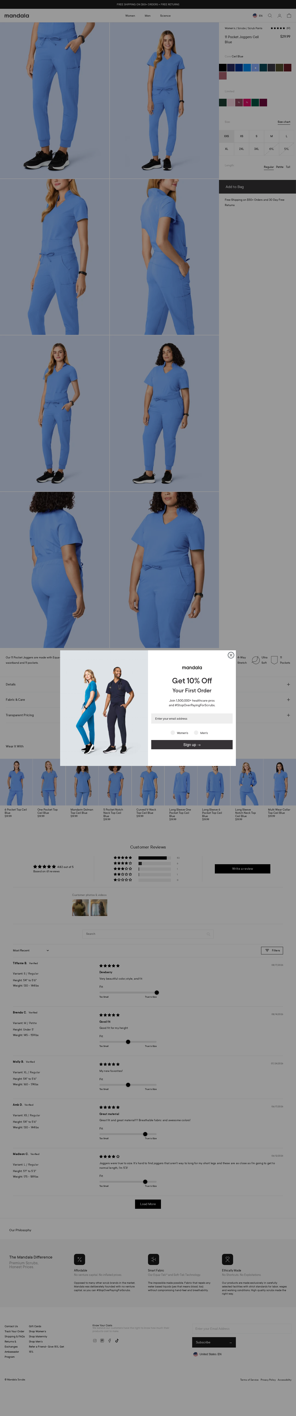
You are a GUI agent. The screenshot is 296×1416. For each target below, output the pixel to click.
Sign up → (192, 744)
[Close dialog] (231, 655)
